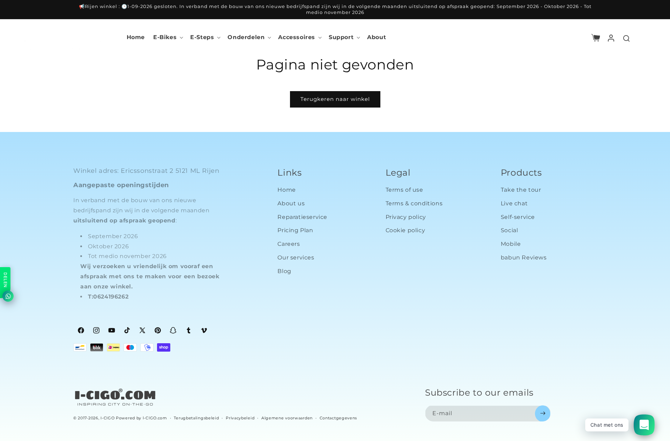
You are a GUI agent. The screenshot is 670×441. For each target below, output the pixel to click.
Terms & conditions (414, 203)
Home (286, 190)
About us (291, 203)
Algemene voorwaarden (287, 417)
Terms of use (404, 190)
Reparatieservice (302, 217)
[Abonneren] (542, 413)
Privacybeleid (240, 417)
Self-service (518, 217)
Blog (284, 271)
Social (509, 230)
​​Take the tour (521, 190)
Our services (295, 258)
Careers (288, 244)
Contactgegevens (338, 417)
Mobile (511, 244)
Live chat (514, 203)
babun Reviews (524, 258)
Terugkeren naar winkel (335, 99)
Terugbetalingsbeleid (196, 417)
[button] (167, 37)
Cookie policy (405, 230)
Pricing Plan (295, 230)
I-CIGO (107, 418)
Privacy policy (406, 217)
